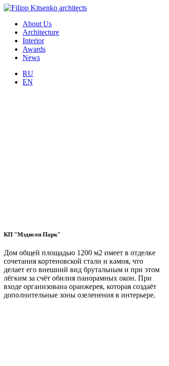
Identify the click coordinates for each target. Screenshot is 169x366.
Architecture (41, 32)
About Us (37, 24)
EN (28, 82)
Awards (34, 49)
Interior (33, 41)
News (31, 57)
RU (28, 73)
